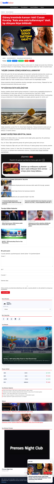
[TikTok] (19, 319)
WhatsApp (21, 60)
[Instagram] (11, 319)
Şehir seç (5, 306)
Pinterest (32, 60)
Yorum (3, 256)
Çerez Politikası (34, 7)
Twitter (9, 60)
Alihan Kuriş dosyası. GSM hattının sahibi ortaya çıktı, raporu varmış (17, 390)
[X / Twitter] (7, 319)
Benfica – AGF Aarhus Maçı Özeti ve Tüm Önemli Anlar (15, 393)
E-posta (3, 275)
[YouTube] (15, 319)
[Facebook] (3, 319)
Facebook (15, 60)
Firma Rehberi (24, 7)
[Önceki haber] (47, 328)
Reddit (26, 60)
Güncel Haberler (14, 7)
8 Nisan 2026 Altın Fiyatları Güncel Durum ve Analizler (15, 396)
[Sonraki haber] (50, 328)
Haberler (3, 12)
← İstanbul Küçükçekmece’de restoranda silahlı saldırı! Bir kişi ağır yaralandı (11, 202)
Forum (42, 7)
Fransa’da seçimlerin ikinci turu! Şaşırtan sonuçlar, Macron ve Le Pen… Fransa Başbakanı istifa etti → (38, 201)
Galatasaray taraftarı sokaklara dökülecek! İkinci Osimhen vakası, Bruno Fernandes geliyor (22, 391)
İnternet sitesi (4, 280)
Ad (2, 269)
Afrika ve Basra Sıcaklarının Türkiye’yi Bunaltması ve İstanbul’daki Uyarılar (18, 395)
